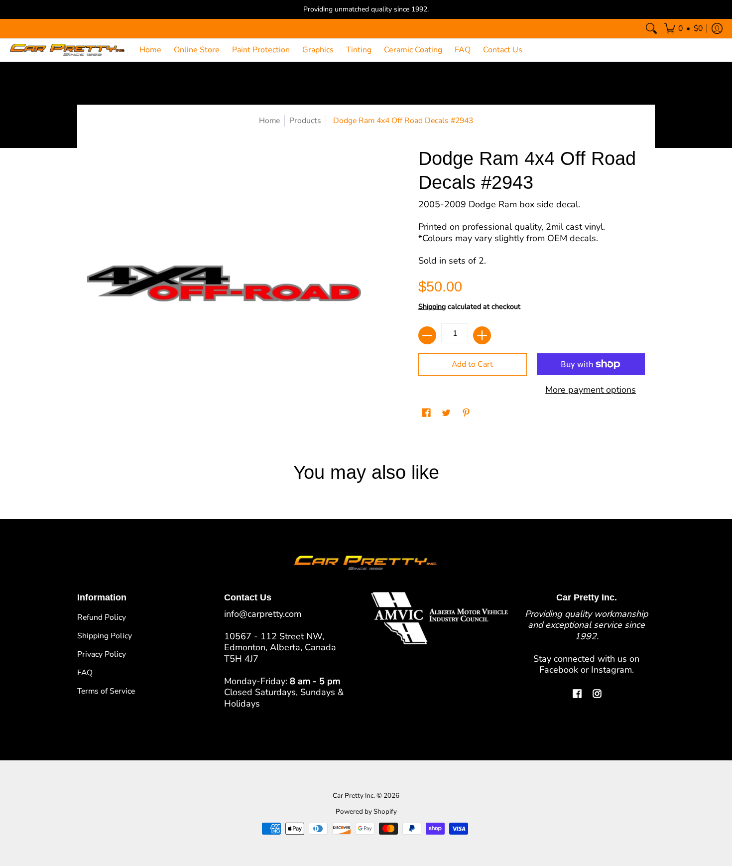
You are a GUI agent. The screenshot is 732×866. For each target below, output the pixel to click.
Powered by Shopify (366, 811)
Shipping (432, 306)
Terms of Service (106, 691)
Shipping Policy (104, 635)
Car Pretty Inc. (354, 795)
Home (269, 120)
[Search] (651, 28)
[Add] (482, 335)
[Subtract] (427, 335)
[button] (683, 28)
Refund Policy (101, 617)
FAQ (85, 672)
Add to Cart (472, 364)
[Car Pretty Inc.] (67, 50)
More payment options (590, 390)
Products (305, 120)
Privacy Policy (101, 654)
